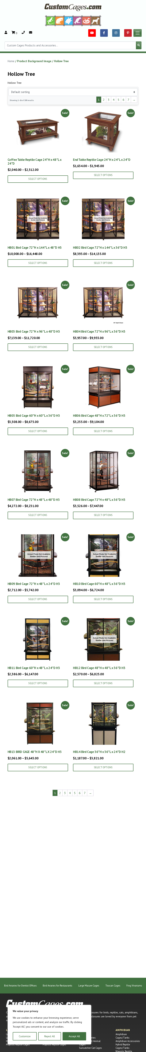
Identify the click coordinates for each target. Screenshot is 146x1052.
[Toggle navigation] (137, 33)
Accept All (74, 1036)
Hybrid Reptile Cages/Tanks (123, 1046)
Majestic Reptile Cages (18, 1044)
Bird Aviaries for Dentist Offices (20, 985)
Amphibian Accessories (128, 1041)
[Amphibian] (68, 21)
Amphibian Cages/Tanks (122, 1036)
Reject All (49, 1036)
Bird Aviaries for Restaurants (57, 985)
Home (11, 61)
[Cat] (59, 21)
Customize (25, 1036)
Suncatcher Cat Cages (90, 1048)
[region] (49, 1024)
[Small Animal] (96, 21)
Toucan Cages (112, 985)
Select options (37, 179)
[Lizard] (49, 21)
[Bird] (77, 21)
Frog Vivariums (134, 985)
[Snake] (86, 21)
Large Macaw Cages (88, 985)
